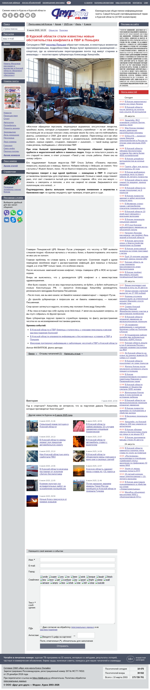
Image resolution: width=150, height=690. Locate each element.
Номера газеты (11, 81)
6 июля (87, 24)
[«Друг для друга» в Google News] (33, 15)
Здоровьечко (10, 132)
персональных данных (82, 627)
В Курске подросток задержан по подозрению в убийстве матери (133, 410)
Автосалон (9, 122)
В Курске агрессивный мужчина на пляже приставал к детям (134, 250)
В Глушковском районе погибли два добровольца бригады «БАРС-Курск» (133, 337)
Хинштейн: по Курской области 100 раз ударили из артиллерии (133, 423)
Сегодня (129, 97)
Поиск (7, 24)
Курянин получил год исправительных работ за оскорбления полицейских (53, 486)
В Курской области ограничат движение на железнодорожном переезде (133, 319)
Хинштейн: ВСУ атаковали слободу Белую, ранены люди (132, 122)
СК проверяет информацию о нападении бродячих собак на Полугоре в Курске (133, 328)
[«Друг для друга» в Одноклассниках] (10, 15)
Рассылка (9, 34)
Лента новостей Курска (40, 24)
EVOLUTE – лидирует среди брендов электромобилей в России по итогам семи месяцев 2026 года (133, 140)
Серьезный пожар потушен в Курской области (54, 425)
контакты (137, 2)
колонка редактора (104, 2)
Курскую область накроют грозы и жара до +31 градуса (100, 470)
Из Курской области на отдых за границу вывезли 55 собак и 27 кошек (134, 355)
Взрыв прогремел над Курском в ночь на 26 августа (134, 286)
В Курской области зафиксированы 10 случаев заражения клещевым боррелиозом (100, 428)
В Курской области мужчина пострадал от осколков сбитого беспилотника (54, 471)
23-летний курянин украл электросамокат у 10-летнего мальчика (133, 476)
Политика (63, 30)
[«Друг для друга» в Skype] (13, 220)
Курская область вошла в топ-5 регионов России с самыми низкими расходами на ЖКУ (133, 346)
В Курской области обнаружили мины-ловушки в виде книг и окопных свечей (101, 457)
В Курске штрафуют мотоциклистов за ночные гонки (132, 160)
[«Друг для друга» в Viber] (7, 213)
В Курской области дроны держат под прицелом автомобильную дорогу (53, 442)
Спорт (7, 118)
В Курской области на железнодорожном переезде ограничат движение (133, 402)
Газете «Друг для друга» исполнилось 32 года (134, 167)
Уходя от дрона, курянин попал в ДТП (130, 469)
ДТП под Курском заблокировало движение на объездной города (133, 227)
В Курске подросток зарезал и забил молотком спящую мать (132, 198)
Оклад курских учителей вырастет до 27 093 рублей (134, 292)
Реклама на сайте (130, 24)
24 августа (130, 444)
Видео (7, 43)
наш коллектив (123, 2)
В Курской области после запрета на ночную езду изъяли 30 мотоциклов (133, 109)
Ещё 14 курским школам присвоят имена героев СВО (134, 257)
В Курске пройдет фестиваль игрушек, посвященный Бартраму (131, 274)
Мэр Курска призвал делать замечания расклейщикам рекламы (132, 130)
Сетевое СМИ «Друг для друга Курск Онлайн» (27, 668)
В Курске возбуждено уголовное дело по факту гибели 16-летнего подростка (134, 174)
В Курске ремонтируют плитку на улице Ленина (133, 102)
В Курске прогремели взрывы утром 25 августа (132, 438)
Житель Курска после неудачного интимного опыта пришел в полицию (134, 368)
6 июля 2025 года (63, 415)
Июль (78, 24)
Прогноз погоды (11, 151)
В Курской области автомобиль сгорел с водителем (96, 442)
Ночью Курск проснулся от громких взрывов (53, 500)
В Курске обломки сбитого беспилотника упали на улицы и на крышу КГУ (133, 431)
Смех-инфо (9, 148)
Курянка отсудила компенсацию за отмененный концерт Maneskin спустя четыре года (134, 299)
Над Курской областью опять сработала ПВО (54, 455)
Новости (8, 113)
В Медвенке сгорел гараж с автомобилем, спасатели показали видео (132, 205)
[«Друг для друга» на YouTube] (27, 15)
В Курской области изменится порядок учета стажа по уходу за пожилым (133, 450)
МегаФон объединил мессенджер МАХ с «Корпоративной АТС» (132, 494)
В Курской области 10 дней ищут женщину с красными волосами (132, 213)
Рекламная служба (13, 197)
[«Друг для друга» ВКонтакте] (4, 15)
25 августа (130, 281)
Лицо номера (10, 141)
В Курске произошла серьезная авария (132, 220)
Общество (53, 30)
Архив (58, 24)
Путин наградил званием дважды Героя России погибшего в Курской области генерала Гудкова (101, 487)
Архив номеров (12, 155)
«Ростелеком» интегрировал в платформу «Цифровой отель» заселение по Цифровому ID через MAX (133, 460)
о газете (88, 2)
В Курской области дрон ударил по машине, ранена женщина (134, 182)
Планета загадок (12, 128)
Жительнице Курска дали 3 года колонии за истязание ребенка (132, 394)
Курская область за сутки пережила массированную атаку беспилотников (131, 265)
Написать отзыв (72, 353)
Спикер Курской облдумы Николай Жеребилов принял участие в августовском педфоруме (134, 310)
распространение (48, 629)
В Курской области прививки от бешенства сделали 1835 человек (131, 386)
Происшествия (11, 115)
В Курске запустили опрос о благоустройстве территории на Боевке (131, 243)
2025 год (68, 24)
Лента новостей (129, 92)
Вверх (32, 353)
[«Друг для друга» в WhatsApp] (13, 213)
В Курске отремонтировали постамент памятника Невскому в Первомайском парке (133, 377)
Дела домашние (11, 135)
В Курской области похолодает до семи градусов (134, 362)
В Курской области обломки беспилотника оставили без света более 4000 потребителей (132, 152)
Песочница (9, 138)
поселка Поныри (56, 45)
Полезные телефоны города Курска (12, 189)
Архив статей (11, 166)
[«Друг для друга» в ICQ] (20, 220)
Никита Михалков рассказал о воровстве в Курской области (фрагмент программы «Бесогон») (13, 69)
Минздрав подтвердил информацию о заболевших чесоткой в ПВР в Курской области (73, 343)
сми (146, 2)
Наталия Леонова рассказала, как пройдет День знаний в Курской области (134, 235)
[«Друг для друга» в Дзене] (21, 15)
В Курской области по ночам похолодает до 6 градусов (132, 190)
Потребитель (10, 125)
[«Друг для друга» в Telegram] (16, 15)
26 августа (130, 116)
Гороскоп (8, 145)
